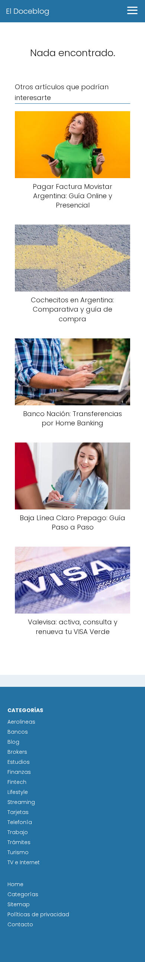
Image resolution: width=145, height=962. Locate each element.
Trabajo (17, 832)
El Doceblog (27, 11)
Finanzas (19, 772)
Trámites (18, 842)
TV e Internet (23, 862)
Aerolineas (21, 721)
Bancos (17, 732)
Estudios (18, 762)
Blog (13, 742)
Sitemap (18, 904)
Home (15, 884)
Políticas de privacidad (38, 914)
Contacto (20, 924)
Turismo (18, 852)
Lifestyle (17, 792)
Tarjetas (18, 812)
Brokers (17, 752)
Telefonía (19, 822)
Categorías (22, 894)
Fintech (16, 782)
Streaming (21, 802)
